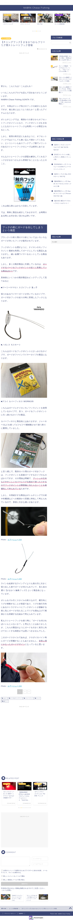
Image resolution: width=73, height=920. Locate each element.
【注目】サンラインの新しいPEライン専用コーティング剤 (62, 157)
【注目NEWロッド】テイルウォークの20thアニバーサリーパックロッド (62, 167)
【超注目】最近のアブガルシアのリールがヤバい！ (62, 202)
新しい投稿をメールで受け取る (14, 880)
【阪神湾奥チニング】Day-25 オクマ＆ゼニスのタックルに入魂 (62, 184)
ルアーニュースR (15, 540)
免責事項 (21, 913)
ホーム (6, 2)
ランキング (17, 2)
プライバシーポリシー (10, 913)
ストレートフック (29, 698)
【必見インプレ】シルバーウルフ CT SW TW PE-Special (62, 147)
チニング (38, 698)
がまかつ (5, 698)
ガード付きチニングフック (16, 698)
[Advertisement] (24, 68)
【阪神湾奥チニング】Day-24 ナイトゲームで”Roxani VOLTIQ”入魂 (62, 193)
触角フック (5, 701)
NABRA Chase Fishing (36, 7)
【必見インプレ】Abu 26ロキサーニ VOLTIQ (62, 175)
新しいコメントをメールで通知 (14, 876)
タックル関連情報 (6, 38)
